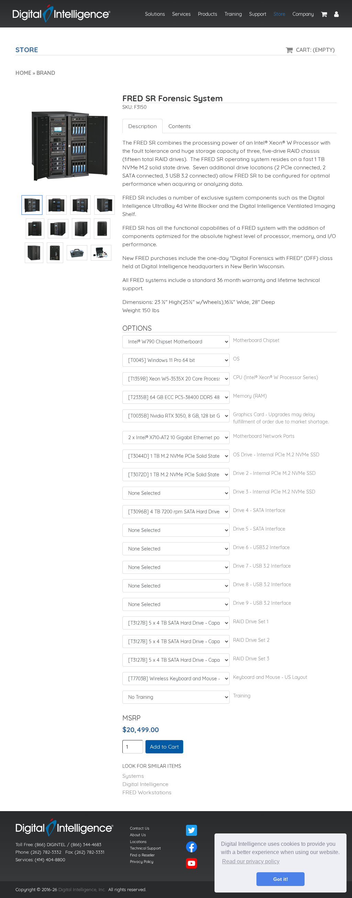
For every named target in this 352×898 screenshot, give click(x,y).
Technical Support (145, 848)
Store (279, 14)
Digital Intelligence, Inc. (82, 889)
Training (233, 14)
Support (257, 14)
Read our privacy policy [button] (250, 861)
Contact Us (139, 828)
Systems (133, 775)
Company (303, 14)
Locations (138, 841)
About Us (138, 834)
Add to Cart (164, 746)
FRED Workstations (147, 792)
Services (181, 14)
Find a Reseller (142, 855)
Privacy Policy (141, 861)
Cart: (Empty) (315, 49)
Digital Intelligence (145, 784)
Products (207, 14)
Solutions (155, 14)
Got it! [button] (280, 879)
